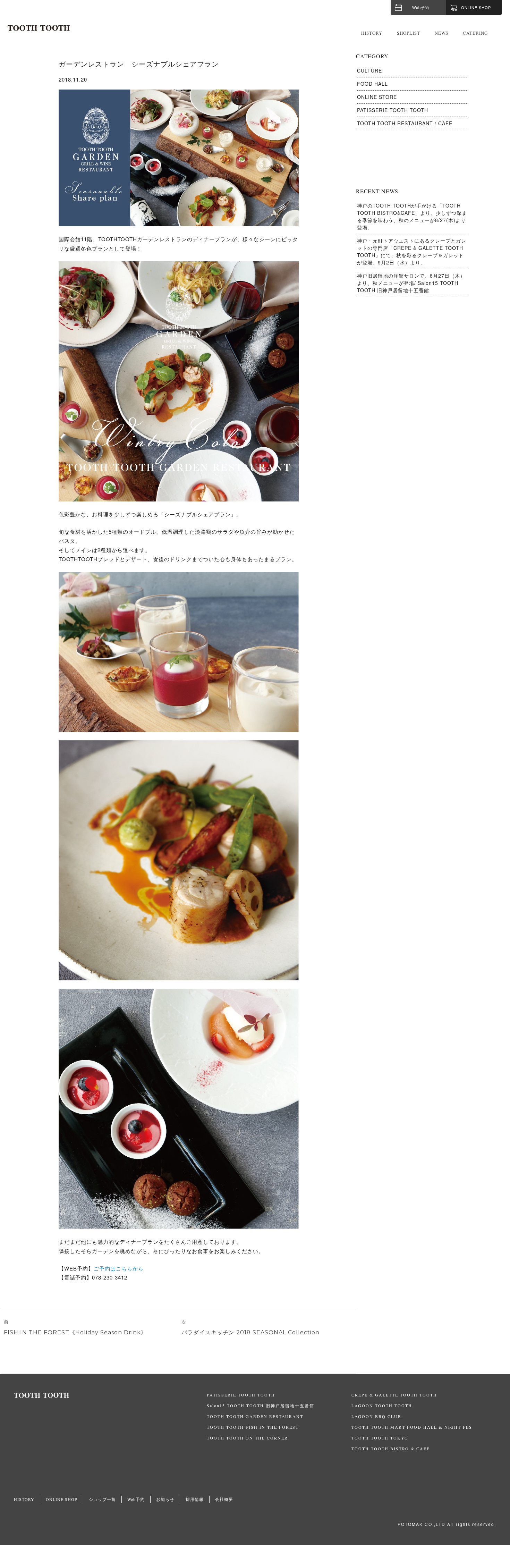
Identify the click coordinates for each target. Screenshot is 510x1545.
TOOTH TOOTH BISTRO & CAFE (390, 1448)
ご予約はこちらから (119, 1268)
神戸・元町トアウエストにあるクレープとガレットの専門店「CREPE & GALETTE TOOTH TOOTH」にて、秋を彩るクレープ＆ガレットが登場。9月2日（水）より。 (411, 251)
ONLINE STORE (377, 96)
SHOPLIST (408, 33)
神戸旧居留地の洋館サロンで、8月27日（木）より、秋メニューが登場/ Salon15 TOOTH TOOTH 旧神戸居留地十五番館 (411, 283)
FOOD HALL (372, 83)
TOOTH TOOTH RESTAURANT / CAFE (404, 123)
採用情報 (195, 1499)
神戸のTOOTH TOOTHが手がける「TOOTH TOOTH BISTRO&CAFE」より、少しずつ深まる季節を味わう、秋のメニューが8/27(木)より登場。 (412, 216)
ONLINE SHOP (61, 1499)
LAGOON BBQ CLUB (376, 1416)
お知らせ (165, 1499)
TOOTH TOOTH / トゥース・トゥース (39, 28)
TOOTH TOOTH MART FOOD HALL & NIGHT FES (411, 1427)
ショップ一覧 (102, 1499)
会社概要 (224, 1499)
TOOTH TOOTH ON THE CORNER (247, 1438)
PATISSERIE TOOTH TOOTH (392, 110)
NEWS (441, 33)
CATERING (475, 33)
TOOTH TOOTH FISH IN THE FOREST (253, 1427)
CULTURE (369, 70)
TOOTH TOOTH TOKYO (379, 1438)
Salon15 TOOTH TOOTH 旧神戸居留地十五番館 (260, 1405)
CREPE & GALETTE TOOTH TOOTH (394, 1395)
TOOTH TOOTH (110, 1395)
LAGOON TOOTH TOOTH (381, 1405)
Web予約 (420, 7)
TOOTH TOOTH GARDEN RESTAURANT (255, 1416)
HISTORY (371, 33)
